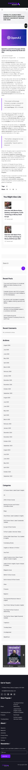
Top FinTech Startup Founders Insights (14, 605)
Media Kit (3, 730)
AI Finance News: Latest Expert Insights (14, 490)
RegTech (6, 594)
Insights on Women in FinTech (11, 547)
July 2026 (6, 349)
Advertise (3, 733)
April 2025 (6, 415)
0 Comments (22, 57)
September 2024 (8, 445)
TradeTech (6, 622)
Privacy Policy (4, 735)
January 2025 (7, 428)
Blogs (5, 511)
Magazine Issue (8, 570)
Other (5, 584)
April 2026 (6, 362)
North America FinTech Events (12, 579)
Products (6, 589)
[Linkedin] (8, 694)
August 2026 (7, 345)
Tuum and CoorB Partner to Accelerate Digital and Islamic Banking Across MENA (14, 285)
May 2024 (6, 463)
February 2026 (7, 371)
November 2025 (8, 384)
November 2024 (8, 437)
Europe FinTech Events (10, 527)
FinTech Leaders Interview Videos (12, 531)
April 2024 (6, 467)
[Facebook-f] (2, 694)
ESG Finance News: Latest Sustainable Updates (14, 521)
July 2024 (6, 454)
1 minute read (9, 219)
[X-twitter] (5, 694)
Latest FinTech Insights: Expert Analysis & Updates (14, 564)
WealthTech (7, 637)
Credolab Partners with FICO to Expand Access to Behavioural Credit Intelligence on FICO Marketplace (14, 293)
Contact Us (3, 738)
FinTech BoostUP (8, 55)
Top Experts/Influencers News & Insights (12, 599)
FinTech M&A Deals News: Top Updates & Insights (14, 537)
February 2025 (7, 423)
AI (6, 186)
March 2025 (7, 419)
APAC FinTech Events (9, 500)
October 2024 (7, 441)
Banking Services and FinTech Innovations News (11, 505)
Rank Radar (16, 715)
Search (5, 263)
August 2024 (7, 450)
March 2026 (7, 367)
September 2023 (8, 476)
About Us (3, 728)
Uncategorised (7, 632)
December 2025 (8, 380)
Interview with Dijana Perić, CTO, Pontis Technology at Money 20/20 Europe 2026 (13, 237)
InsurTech (6, 552)
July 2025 (6, 402)
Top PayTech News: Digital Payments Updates (13, 617)
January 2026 (7, 376)
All (4, 495)
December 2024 (8, 432)
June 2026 (6, 354)
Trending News (7, 627)
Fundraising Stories (9, 543)
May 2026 (6, 358)
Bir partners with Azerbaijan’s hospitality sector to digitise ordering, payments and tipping (14, 301)
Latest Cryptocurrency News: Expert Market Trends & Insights (13, 558)
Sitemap (3, 740)
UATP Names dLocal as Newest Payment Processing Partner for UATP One (14, 317)
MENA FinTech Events (9, 575)
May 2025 (6, 410)
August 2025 (7, 397)
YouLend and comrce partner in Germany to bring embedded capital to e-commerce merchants (13, 309)
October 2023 (7, 471)
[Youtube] (11, 694)
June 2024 (6, 458)
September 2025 (8, 393)
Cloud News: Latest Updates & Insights (14, 515)
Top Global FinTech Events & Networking (11, 610)
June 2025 (6, 406)
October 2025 (7, 389)
